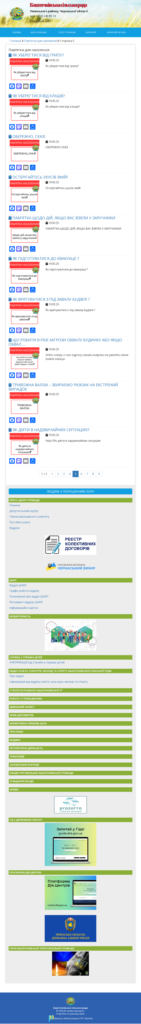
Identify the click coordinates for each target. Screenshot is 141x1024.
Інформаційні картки (23, 608)
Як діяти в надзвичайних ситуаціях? (51, 429)
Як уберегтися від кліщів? (39, 95)
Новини (14, 505)
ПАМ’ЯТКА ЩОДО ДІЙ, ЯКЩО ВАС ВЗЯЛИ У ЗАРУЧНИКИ (64, 217)
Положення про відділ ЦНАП (28, 596)
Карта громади (38, 32)
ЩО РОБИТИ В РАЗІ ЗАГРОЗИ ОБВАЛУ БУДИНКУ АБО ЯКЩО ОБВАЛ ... (65, 342)
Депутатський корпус (24, 511)
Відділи (14, 528)
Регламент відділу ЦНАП (26, 602)
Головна (16, 32)
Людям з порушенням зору (70, 491)
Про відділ (16, 676)
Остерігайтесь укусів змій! (40, 177)
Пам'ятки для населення (40, 41)
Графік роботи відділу (24, 591)
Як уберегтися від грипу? (38, 55)
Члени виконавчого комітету (29, 516)
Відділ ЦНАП (17, 585)
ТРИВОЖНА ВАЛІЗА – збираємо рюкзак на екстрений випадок (63, 387)
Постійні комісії (19, 522)
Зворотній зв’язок (116, 32)
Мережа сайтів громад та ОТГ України (73, 1018)
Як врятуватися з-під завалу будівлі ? (51, 299)
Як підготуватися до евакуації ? (46, 258)
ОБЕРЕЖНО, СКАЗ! (29, 136)
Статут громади (66, 32)
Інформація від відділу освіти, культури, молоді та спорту (48, 682)
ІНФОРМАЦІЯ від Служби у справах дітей (36, 662)
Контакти (91, 32)
